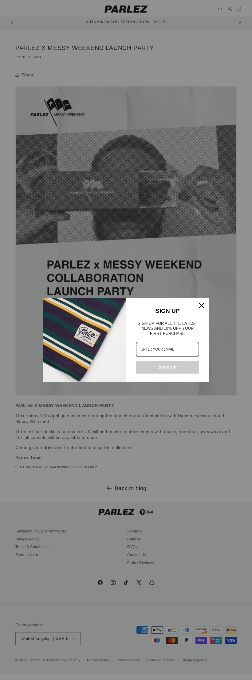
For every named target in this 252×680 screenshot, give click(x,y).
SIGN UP (167, 367)
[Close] (201, 305)
